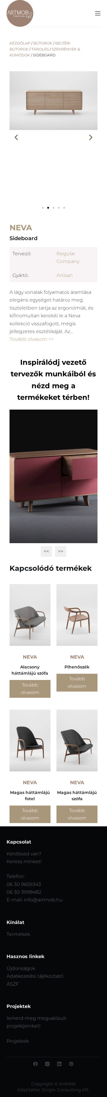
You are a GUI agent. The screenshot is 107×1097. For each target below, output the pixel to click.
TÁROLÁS (40, 49)
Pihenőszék (76, 667)
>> (60, 551)
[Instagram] (47, 1064)
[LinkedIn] (59, 1064)
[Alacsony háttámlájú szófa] (30, 615)
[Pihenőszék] (76, 615)
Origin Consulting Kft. (65, 1090)
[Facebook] (35, 1064)
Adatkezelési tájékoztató (35, 976)
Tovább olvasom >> (32, 339)
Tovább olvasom (30, 688)
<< (46, 551)
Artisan (64, 275)
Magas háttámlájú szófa (77, 795)
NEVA (21, 227)
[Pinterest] (71, 1064)
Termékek (18, 934)
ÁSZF (13, 984)
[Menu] (97, 13)
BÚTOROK (42, 43)
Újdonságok (21, 968)
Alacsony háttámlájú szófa (30, 670)
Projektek (18, 1041)
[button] (16, 137)
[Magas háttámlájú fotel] (30, 740)
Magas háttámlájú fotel (30, 795)
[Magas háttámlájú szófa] (76, 740)
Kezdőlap (20, 43)
